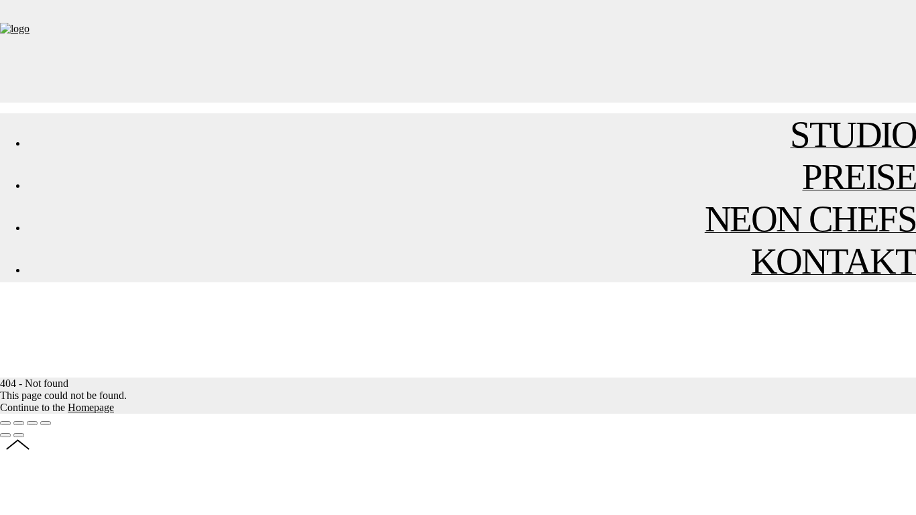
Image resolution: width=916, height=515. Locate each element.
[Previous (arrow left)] (5, 435)
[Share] (18, 423)
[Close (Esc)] (5, 423)
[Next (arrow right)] (18, 435)
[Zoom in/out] (45, 423)
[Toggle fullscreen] (32, 423)
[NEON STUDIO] (15, 28)
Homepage (91, 407)
